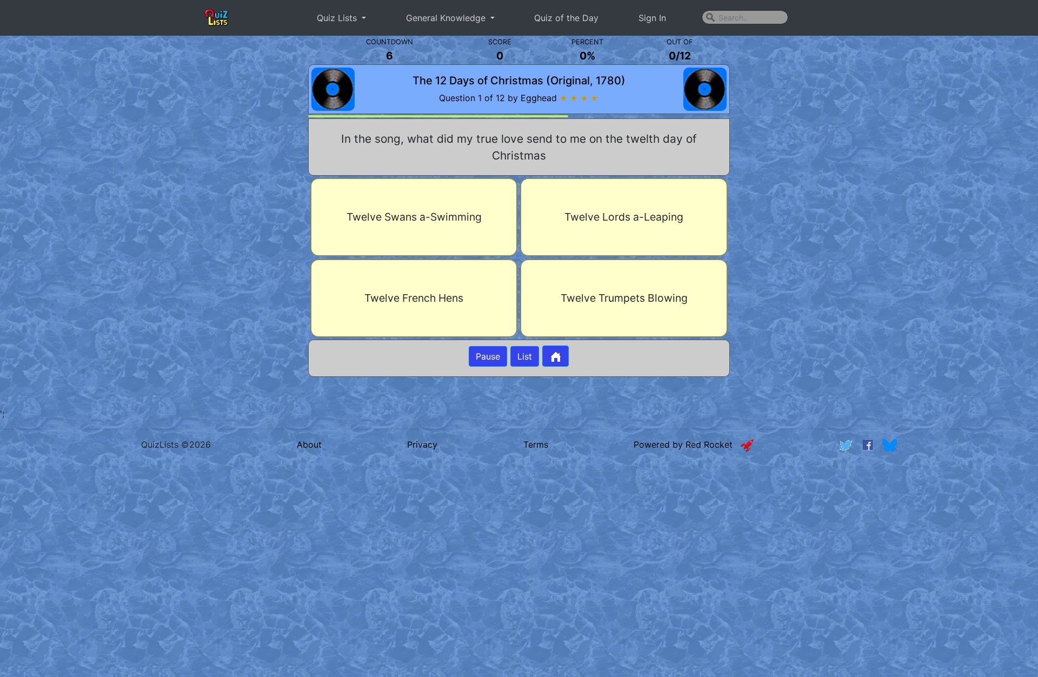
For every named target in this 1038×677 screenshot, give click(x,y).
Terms (535, 444)
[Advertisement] (111, 221)
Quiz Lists (338, 17)
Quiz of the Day (566, 17)
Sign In (652, 17)
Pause (488, 356)
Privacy (422, 444)
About (309, 444)
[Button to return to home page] (555, 356)
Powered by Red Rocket (687, 444)
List (524, 356)
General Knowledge (447, 17)
